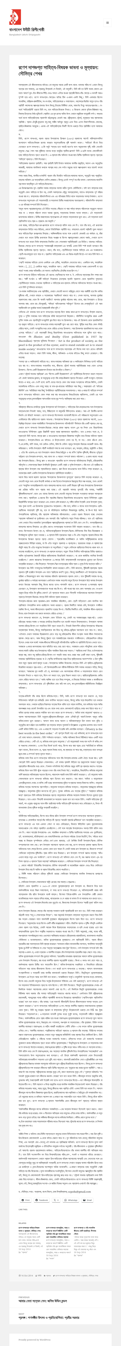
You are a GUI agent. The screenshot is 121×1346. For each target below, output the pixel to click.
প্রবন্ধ (48, 1275)
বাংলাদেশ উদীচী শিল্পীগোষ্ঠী (26, 29)
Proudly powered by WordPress (34, 1339)
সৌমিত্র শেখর (93, 1275)
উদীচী (39, 1275)
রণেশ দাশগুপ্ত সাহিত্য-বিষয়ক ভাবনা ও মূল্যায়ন (71, 1275)
